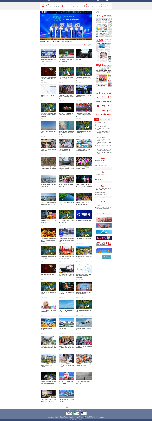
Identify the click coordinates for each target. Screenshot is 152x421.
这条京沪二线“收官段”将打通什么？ (48, 96)
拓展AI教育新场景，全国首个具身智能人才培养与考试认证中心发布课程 (66, 240)
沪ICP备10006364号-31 (73, 416)
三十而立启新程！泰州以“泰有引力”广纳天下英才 (48, 329)
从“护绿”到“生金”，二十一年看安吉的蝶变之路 (83, 257)
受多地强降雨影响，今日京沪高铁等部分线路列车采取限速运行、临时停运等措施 (83, 276)
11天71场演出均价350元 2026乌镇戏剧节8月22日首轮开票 (48, 400)
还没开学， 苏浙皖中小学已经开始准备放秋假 (66, 185)
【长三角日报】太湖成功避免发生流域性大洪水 (83, 132)
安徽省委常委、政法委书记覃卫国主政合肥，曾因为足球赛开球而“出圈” (48, 79)
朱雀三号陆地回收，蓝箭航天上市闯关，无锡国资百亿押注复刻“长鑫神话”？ (66, 133)
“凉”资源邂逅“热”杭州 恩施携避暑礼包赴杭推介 (84, 347)
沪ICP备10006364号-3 (81, 416)
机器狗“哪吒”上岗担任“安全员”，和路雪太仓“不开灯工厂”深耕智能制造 (66, 97)
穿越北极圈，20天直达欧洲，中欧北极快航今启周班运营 (66, 257)
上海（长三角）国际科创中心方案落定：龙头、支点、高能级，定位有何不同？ (66, 365)
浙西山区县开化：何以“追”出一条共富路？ (66, 203)
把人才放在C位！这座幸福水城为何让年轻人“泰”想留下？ (83, 167)
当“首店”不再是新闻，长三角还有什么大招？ (66, 400)
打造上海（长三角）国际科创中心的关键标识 (66, 293)
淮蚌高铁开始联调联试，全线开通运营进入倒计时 (48, 185)
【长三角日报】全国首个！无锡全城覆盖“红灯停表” (66, 221)
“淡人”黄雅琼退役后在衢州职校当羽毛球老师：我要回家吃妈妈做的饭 (83, 115)
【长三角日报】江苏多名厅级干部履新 (83, 311)
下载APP (102, 0)
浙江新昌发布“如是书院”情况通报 (83, 220)
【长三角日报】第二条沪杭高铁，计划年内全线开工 (66, 78)
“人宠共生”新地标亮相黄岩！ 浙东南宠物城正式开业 (48, 311)
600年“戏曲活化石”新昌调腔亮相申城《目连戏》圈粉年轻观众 (66, 114)
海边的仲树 (78, 59)
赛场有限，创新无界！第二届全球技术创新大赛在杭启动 (56, 41)
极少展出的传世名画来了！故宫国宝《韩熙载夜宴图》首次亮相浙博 (48, 167)
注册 (95, 0)
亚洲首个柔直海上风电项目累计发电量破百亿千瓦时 (66, 311)
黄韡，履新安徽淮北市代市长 (47, 274)
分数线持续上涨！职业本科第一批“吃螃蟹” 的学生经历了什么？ (83, 364)
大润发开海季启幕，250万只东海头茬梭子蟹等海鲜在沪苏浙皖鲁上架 (66, 348)
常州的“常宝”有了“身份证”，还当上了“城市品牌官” (48, 221)
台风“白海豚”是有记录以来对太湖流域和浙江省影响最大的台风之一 (48, 203)
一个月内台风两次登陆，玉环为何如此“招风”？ (83, 382)
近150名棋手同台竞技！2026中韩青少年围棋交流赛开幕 (83, 293)
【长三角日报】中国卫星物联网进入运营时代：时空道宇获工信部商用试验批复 (48, 115)
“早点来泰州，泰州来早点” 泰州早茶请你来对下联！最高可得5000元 (48, 347)
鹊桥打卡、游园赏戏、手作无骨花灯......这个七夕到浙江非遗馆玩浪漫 (84, 185)
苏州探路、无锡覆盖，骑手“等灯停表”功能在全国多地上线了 (66, 150)
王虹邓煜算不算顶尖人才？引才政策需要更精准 (83, 96)
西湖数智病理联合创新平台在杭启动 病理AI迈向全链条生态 (48, 60)
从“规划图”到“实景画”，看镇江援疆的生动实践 (48, 150)
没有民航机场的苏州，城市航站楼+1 (83, 329)
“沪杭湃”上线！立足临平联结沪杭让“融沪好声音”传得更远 (83, 150)
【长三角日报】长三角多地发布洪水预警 (48, 293)
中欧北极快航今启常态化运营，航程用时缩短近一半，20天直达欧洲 (66, 275)
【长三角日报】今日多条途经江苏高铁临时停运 (48, 257)
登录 (98, 0)
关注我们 (107, 0)
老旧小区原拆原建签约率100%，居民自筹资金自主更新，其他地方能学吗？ (66, 168)
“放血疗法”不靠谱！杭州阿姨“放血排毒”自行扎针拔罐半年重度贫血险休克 (48, 365)
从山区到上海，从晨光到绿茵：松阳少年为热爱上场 (66, 60)
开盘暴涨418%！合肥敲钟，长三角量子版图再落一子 (66, 382)
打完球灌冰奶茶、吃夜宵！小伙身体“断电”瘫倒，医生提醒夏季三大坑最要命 (48, 240)
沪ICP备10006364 (65, 416)
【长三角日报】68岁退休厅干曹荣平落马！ (83, 239)
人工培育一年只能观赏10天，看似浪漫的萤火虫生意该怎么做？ (48, 382)
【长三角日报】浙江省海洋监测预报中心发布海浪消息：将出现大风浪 (83, 79)
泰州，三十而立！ (63, 328)
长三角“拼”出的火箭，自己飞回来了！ (48, 132)
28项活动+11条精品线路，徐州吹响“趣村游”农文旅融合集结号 (83, 203)
